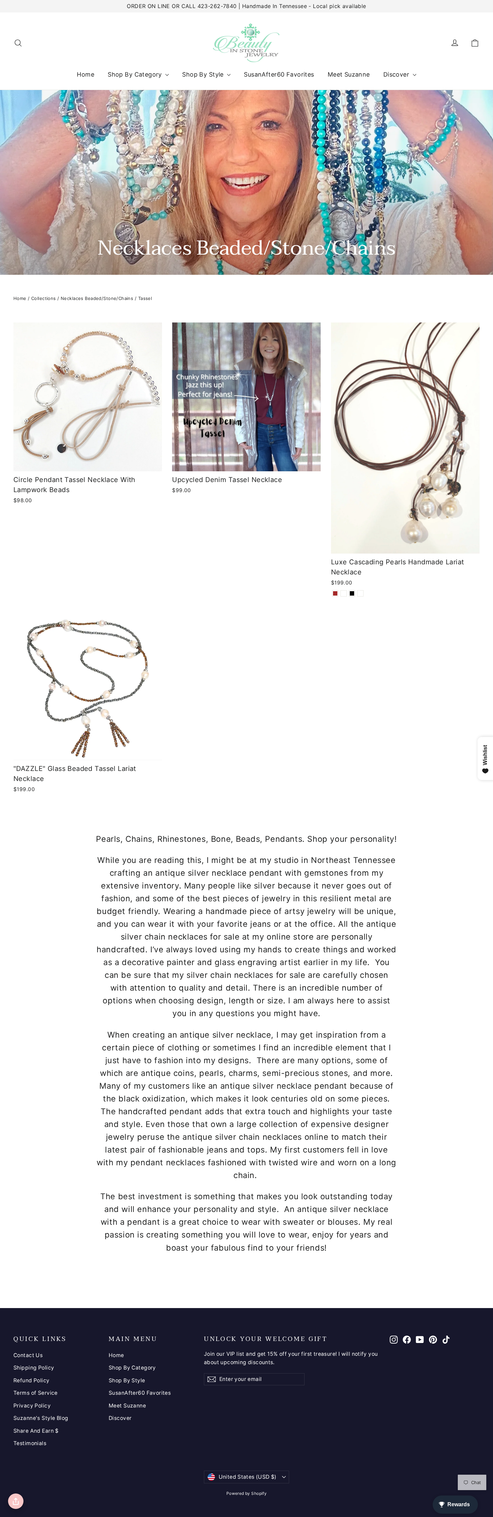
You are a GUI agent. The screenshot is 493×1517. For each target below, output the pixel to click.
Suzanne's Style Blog (40, 1418)
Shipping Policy (33, 1367)
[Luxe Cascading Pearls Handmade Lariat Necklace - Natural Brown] (335, 593)
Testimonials (29, 1443)
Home (85, 74)
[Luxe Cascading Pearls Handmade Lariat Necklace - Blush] (360, 593)
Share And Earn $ (36, 1431)
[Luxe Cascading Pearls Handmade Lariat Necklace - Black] (352, 593)
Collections (43, 298)
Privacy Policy (32, 1405)
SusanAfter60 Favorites (279, 74)
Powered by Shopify (246, 1493)
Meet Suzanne (349, 74)
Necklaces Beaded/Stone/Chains (97, 298)
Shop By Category (136, 74)
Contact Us (28, 1355)
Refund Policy (31, 1380)
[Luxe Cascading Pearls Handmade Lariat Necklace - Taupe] (343, 593)
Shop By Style (203, 74)
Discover (397, 74)
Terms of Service (35, 1393)
